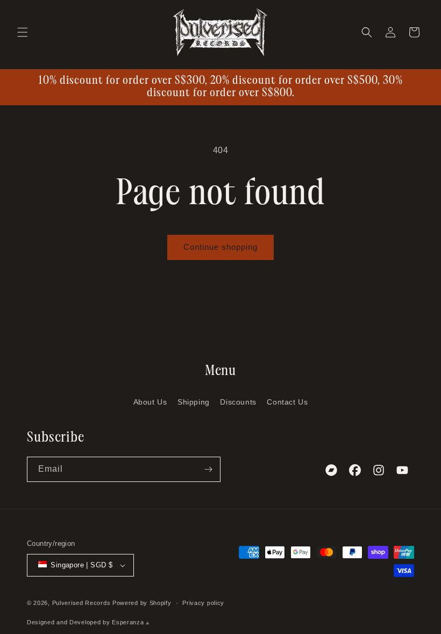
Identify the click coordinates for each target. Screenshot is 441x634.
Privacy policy (203, 603)
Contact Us (287, 402)
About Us (150, 402)
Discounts (238, 402)
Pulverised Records (81, 603)
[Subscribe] (208, 469)
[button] (22, 32)
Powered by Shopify (142, 603)
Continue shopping (220, 246)
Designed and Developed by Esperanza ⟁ (88, 622)
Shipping (193, 402)
